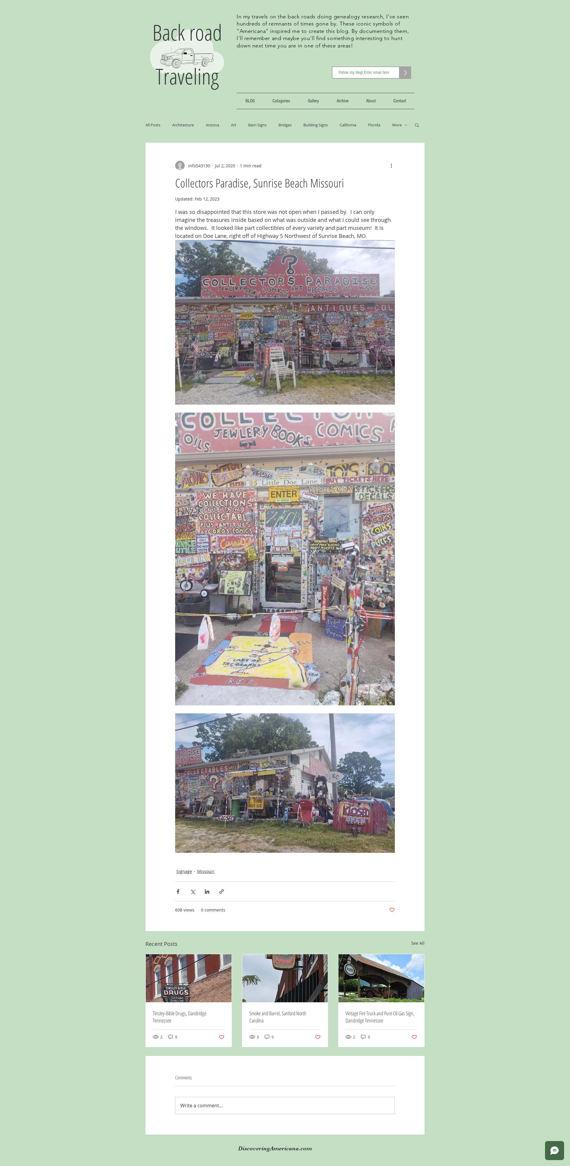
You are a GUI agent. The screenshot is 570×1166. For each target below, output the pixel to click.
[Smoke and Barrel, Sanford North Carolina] (285, 978)
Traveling (187, 76)
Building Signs (315, 125)
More (397, 125)
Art (233, 125)
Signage (184, 871)
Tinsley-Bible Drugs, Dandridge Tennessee (179, 1017)
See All (418, 943)
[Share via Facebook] (178, 891)
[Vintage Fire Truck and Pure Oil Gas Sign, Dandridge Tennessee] (381, 978)
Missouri (205, 871)
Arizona (212, 125)
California (348, 125)
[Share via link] (221, 891)
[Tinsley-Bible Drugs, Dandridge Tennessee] (189, 978)
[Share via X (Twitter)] (192, 891)
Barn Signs (257, 125)
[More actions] (391, 165)
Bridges (285, 125)
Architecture (183, 125)
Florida (374, 125)
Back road (187, 32)
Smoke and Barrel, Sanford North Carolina (277, 1017)
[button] (417, 125)
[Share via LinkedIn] (207, 891)
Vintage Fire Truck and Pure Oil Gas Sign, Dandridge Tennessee (380, 1017)
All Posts (152, 125)
